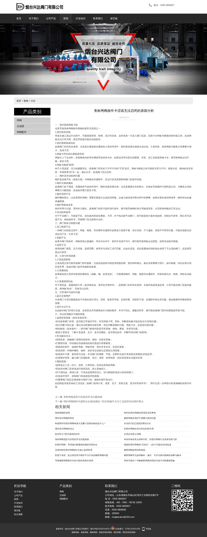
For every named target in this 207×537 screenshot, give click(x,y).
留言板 (114, 18)
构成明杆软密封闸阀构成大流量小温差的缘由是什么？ (80, 423)
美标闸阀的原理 (62, 413)
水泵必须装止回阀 (132, 434)
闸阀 (19, 120)
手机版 (148, 529)
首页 (18, 18)
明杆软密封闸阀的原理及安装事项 (140, 413)
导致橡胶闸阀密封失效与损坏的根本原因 (74, 460)
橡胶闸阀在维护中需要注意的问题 (140, 418)
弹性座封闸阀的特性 (64, 418)
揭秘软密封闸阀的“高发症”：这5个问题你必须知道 (147, 444)
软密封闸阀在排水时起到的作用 (139, 428)
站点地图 (18, 514)
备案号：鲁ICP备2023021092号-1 (97, 529)
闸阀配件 (22, 132)
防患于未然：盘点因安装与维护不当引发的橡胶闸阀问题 (81, 455)
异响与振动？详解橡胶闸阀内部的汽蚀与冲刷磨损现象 (149, 460)
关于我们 (33, 18)
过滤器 (20, 126)
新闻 (65, 18)
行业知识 (80, 18)
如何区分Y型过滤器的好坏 (67, 434)
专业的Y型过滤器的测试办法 (137, 423)
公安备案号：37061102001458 (127, 529)
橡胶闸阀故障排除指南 (134, 450)
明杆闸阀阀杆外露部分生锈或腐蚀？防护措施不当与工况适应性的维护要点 (103, 401)
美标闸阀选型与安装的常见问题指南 (82, 397)
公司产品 (51, 18)
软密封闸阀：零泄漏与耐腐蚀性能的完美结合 (76, 444)
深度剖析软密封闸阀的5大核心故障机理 (73, 450)
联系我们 (98, 18)
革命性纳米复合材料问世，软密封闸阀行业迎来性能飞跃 (150, 439)
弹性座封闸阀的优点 (64, 428)
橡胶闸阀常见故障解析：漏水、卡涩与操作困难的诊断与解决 (152, 455)
